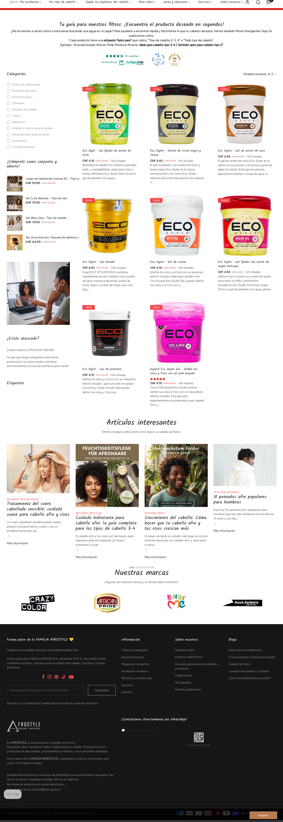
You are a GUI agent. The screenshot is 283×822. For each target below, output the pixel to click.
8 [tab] (153, 567)
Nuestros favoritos (24, 90)
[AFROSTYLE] (38, 293)
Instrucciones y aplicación (245, 650)
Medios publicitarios (188, 689)
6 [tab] (147, 567)
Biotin (161, 513)
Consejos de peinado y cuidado (249, 671)
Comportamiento (23, 147)
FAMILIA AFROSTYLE (189, 657)
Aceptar (263, 815)
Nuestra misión (184, 650)
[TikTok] (63, 677)
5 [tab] (145, 567)
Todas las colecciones (26, 84)
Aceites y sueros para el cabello (32, 128)
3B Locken (82, 513)
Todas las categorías (134, 650)
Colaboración (183, 675)
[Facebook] (43, 677)
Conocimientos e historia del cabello (252, 657)
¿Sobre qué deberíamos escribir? (250, 678)
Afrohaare (13, 499)
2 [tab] (136, 567)
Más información (17, 543)
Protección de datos (134, 671)
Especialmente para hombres (31, 134)
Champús (18, 103)
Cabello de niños (239, 664)
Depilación (18, 122)
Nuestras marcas (132, 657)
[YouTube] (71, 677)
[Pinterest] (56, 677)
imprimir (126, 692)
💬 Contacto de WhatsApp (139, 730)
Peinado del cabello (24, 109)
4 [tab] (142, 567)
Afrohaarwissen (29, 499)
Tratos (16, 115)
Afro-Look (96, 513)
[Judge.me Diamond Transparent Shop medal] (158, 59)
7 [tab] (150, 567)
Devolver (127, 685)
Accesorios (19, 140)
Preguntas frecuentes (135, 664)
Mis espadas (183, 682)
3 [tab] (139, 567)
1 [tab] (132, 567)
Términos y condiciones (136, 678)
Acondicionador (22, 97)
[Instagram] (50, 677)
